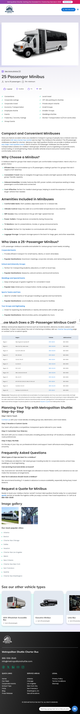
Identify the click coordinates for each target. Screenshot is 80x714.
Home (4, 679)
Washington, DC (33, 691)
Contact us (6, 420)
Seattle (6, 572)
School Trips (6, 686)
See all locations (33, 693)
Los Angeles (31, 683)
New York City (32, 686)
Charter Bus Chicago (11, 540)
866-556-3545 (9, 658)
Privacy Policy (57, 679)
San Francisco (9, 568)
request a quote (45, 401)
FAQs (4, 688)
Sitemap (55, 683)
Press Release (7, 693)
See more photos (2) (13, 71)
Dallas (6, 544)
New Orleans (8, 560)
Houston (7, 548)
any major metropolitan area (13, 144)
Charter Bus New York (12, 564)
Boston (6, 536)
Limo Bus (72, 618)
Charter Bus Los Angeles (13, 552)
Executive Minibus (43, 618)
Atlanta (6, 532)
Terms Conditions (59, 681)
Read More (67, 2)
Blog (3, 691)
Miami (6, 556)
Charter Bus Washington (13, 576)
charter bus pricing (65, 329)
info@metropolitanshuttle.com (17, 661)
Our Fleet (5, 681)
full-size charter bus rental (21, 140)
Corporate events (9, 683)
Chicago (30, 681)
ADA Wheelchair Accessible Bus (15, 619)
